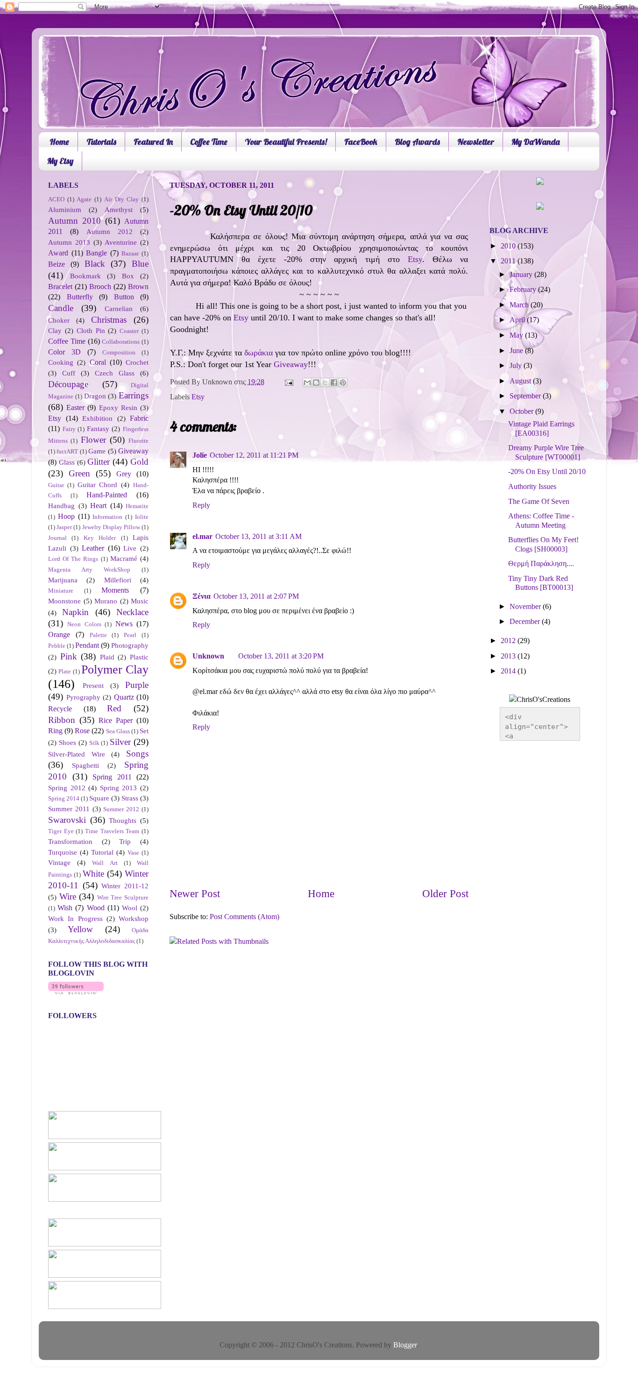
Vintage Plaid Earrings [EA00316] (541, 428)
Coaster (129, 330)
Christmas (109, 320)
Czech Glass (115, 373)
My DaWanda (535, 141)
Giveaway (291, 364)
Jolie (199, 455)
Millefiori (117, 580)
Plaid (107, 657)
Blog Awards (417, 141)
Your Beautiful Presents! (286, 141)
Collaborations (121, 341)
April (518, 320)
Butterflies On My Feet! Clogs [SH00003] (543, 544)
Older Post (445, 893)
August (521, 381)
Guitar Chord (98, 485)
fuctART (67, 451)
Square (99, 798)
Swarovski (67, 820)
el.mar (202, 536)
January (522, 274)
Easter (75, 408)
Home (59, 141)
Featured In (153, 141)
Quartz (124, 697)
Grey (123, 474)
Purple (137, 685)
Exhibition (97, 418)
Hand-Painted (106, 495)
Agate (84, 199)
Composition (118, 352)
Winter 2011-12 (125, 886)
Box (128, 276)
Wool (129, 908)
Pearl (130, 634)
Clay (55, 330)
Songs (137, 753)
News (124, 624)
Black (95, 264)
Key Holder (100, 537)
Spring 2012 (66, 788)
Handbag (61, 506)
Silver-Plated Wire (76, 754)
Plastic (139, 657)
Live (129, 548)
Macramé (123, 558)
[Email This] (307, 382)
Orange (59, 634)
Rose (82, 731)
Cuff (68, 373)
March (520, 305)
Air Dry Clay (121, 199)
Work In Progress (75, 918)
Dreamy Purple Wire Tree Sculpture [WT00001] (546, 452)
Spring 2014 (63, 798)
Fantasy (98, 428)
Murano (105, 601)
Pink (68, 656)
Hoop (66, 516)
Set (144, 731)
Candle (60, 308)
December (526, 621)
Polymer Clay (115, 669)
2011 (509, 261)
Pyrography (83, 697)
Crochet (137, 362)
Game (97, 451)
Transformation (70, 841)
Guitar (56, 485)
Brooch (100, 287)
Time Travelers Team (112, 831)
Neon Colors (84, 624)
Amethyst (119, 209)
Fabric (139, 418)
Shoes (67, 742)
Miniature (60, 590)
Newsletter (475, 141)
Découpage (68, 384)
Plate (64, 671)
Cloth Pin (91, 330)
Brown (138, 287)
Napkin (75, 612)
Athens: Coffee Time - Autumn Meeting (541, 520)
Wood (96, 908)
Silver (120, 742)
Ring (55, 731)
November (526, 606)
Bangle (96, 253)
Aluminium (64, 209)
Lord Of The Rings (73, 558)
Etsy (415, 259)
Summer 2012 (121, 809)
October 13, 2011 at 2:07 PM (256, 596)
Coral (98, 362)
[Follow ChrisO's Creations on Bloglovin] (76, 992)
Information (107, 516)
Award (58, 253)
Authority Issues (532, 486)
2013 (509, 656)
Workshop (134, 918)
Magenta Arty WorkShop (89, 569)
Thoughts (122, 820)
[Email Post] (288, 382)
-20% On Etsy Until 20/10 (547, 471)
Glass (67, 462)
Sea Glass (118, 731)
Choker (59, 320)
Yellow (80, 929)
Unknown (208, 656)
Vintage (59, 862)
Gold (139, 462)
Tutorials (101, 141)
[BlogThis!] (316, 382)
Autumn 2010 (74, 221)
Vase (133, 852)
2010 (509, 246)
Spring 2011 (112, 777)
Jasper (64, 527)
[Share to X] (325, 382)
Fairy (69, 428)
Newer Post (195, 893)
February (524, 289)
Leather (93, 548)
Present (93, 685)
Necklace (132, 612)
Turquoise (62, 852)
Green (79, 473)
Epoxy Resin (118, 407)
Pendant (87, 645)
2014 (509, 671)
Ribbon (61, 720)
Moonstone (64, 601)
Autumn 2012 (109, 231)
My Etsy (60, 161)
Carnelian (119, 308)
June (517, 351)
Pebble (56, 645)
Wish (64, 908)
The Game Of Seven (538, 501)
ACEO (56, 199)
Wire (67, 896)
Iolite (142, 516)
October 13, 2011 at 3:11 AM (258, 536)
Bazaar (130, 253)
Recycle (60, 709)
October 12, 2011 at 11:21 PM (254, 455)
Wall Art (104, 862)
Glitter (98, 462)
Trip (125, 841)
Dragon (95, 396)
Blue (140, 264)
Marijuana (63, 580)
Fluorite (138, 440)
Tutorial (102, 852)
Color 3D (64, 352)
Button (124, 297)
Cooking (60, 362)
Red (114, 708)
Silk (94, 742)
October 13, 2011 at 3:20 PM (281, 656)
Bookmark (85, 276)
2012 (509, 641)
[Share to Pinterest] (342, 382)
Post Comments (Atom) (244, 917)
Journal (57, 537)
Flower (93, 440)
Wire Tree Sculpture (123, 897)
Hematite (137, 506)
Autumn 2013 (69, 242)
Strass (129, 798)
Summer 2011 (69, 809)
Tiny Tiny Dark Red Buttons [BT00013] (540, 583)
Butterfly (80, 297)
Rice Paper (116, 720)
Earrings (134, 395)
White (93, 873)
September (526, 396)
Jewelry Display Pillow (111, 527)
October (522, 411)
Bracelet (60, 287)
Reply (201, 505)
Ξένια (201, 596)
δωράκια (258, 352)
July (517, 365)
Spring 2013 (118, 788)
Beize (56, 264)
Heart (98, 506)
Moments (115, 590)
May (517, 335)
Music (140, 601)
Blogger (405, 1345)
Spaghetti (85, 765)
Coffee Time (208, 141)
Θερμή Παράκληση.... (541, 563)
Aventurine (121, 242)
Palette (98, 634)
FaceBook (360, 141)
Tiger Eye (61, 831)
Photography (130, 645)
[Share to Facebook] (334, 382)
